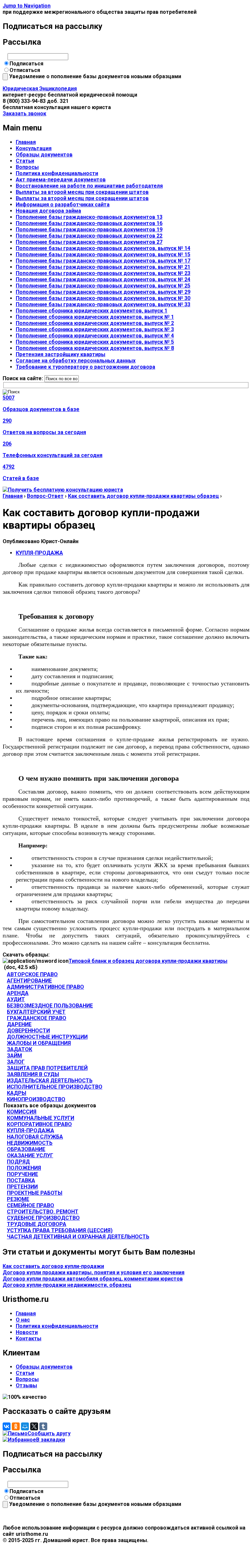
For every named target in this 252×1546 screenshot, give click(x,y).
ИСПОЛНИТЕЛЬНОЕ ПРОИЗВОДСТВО (54, 1087)
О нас (23, 1320)
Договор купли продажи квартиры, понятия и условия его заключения (93, 1272)
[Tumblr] (43, 1426)
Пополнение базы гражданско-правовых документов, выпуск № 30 (103, 298)
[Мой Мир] (25, 1426)
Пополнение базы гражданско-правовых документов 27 (89, 242)
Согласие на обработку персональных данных (76, 361)
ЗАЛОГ (16, 1062)
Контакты (28, 1338)
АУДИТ (16, 999)
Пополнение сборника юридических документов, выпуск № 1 (95, 317)
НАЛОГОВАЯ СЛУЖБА (35, 1137)
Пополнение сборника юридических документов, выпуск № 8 (95, 348)
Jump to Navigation (27, 6)
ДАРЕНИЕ (19, 1024)
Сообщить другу (49, 1433)
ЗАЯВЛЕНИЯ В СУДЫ (33, 1074)
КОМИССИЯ (21, 1112)
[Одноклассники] (16, 1426)
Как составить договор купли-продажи (53, 1266)
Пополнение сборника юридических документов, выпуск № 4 (95, 336)
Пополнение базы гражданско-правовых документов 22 (89, 236)
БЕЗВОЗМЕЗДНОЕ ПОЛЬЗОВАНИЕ (50, 1006)
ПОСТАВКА (21, 1180)
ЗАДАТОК (19, 1049)
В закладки (50, 1440)
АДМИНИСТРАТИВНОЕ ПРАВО (45, 987)
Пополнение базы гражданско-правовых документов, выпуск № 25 (103, 286)
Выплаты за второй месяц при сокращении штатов (82, 192)
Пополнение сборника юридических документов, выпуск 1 (91, 311)
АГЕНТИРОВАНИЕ (29, 981)
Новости (27, 1332)
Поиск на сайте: (23, 378)
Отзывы (26, 1385)
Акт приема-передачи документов (61, 179)
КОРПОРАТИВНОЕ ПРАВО (39, 1124)
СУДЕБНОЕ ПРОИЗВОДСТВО (43, 1218)
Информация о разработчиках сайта (63, 204)
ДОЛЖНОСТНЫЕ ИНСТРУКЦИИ (47, 1037)
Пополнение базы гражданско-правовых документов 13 (89, 217)
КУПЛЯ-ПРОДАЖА (39, 553)
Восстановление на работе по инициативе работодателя (89, 186)
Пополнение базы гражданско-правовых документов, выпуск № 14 (103, 248)
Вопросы (27, 167)
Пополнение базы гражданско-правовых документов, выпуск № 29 (103, 292)
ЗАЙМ (14, 1055)
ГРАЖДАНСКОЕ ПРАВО (36, 1018)
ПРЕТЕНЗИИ (22, 1187)
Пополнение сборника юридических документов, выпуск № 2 (95, 323)
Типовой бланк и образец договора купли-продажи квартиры (148, 961)
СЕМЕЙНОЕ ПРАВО (30, 1205)
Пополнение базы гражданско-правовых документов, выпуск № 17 (103, 261)
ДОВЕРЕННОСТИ (28, 1030)
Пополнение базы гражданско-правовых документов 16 (89, 223)
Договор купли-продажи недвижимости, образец (67, 1285)
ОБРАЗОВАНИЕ (26, 1149)
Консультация (34, 148)
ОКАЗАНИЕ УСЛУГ (30, 1155)
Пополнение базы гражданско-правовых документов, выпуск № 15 (103, 254)
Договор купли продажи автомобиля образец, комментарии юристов (93, 1279)
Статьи (25, 161)
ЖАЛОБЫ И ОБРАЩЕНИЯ (39, 1043)
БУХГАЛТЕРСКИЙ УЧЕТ (36, 1012)
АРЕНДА (18, 993)
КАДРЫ (16, 1093)
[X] (34, 1426)
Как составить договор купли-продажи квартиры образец (143, 496)
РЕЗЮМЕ (18, 1199)
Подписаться (26, 63)
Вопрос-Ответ (45, 496)
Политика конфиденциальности (57, 173)
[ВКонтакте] (6, 1426)
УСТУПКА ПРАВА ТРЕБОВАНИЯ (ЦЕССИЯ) (60, 1230)
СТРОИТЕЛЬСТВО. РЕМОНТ (42, 1212)
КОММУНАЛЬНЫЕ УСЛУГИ (40, 1118)
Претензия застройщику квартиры (60, 354)
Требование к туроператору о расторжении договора (85, 367)
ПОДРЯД (18, 1162)
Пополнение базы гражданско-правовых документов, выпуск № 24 (103, 279)
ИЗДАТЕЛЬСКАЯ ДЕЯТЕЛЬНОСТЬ (50, 1080)
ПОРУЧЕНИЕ (22, 1174)
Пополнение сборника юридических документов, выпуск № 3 (95, 329)
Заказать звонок (24, 113)
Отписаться (25, 70)
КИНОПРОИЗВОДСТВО (36, 1099)
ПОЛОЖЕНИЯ (24, 1168)
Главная (26, 142)
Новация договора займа (48, 211)
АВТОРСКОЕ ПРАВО (32, 974)
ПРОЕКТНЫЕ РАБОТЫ (34, 1193)
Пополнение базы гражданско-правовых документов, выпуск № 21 (103, 267)
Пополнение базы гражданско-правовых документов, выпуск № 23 (103, 273)
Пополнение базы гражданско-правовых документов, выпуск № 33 (103, 304)
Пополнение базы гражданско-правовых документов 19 (89, 229)
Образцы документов (44, 154)
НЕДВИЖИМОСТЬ (29, 1143)
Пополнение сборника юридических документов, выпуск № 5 (95, 342)
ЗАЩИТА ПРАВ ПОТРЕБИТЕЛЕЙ (47, 1068)
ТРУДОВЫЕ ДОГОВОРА (36, 1224)
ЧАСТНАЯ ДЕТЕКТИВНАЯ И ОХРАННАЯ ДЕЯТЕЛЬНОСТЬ (78, 1237)
